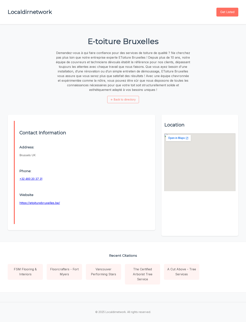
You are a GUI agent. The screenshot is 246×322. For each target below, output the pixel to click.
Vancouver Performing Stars (103, 271)
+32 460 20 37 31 (30, 179)
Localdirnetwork (30, 12)
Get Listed (227, 12)
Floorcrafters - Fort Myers (64, 271)
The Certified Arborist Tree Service (142, 274)
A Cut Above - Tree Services (181, 271)
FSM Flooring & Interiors (25, 271)
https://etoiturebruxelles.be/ (39, 203)
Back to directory (123, 99)
